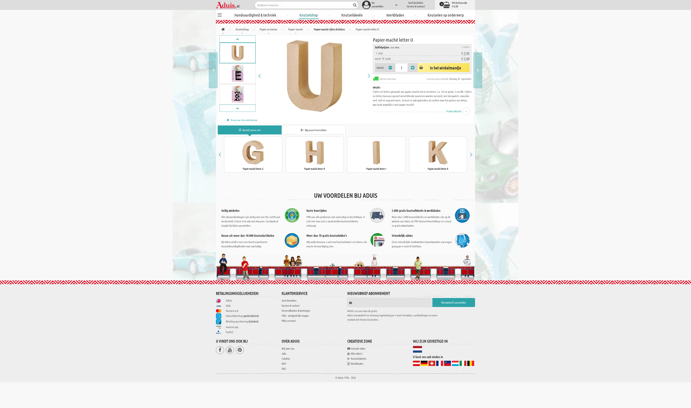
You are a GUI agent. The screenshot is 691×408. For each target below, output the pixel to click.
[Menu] (219, 14)
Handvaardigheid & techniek (255, 15)
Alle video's (357, 353)
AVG (284, 368)
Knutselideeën (352, 15)
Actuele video (358, 348)
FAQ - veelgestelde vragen (295, 315)
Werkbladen (395, 15)
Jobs (284, 353)
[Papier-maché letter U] (314, 75)
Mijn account (289, 320)
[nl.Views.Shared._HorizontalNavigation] (223, 30)
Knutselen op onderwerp (446, 15)
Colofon (286, 358)
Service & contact (416, 6)
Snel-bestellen (415, 2)
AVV (284, 363)
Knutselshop (308, 15)
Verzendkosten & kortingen (296, 310)
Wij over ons (288, 348)
